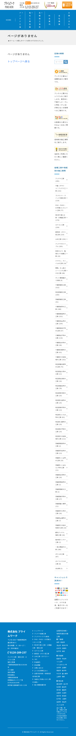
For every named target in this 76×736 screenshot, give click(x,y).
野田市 (62, 642)
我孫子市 (65, 645)
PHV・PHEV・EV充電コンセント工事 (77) (60, 207)
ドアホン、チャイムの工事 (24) (60, 262)
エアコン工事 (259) (59, 226)
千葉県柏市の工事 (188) (60, 307)
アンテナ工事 (20, 20)
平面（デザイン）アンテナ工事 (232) (60, 188)
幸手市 (59, 696)
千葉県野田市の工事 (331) (60, 315)
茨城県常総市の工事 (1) (60, 483)
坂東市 (59, 659)
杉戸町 (59, 699)
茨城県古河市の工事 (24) (60, 476)
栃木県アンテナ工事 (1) (60, 541)
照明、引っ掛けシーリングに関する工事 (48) (60, 270)
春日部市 (59, 684)
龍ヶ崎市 (65, 674)
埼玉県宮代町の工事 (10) (60, 394)
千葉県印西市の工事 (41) (60, 351)
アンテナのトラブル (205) (60, 245)
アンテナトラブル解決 (41, 636)
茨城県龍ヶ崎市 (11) (60, 505)
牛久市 (59, 674)
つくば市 (59, 662)
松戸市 (59, 651)
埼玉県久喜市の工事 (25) (60, 401)
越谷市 (64, 687)
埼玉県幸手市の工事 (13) (60, 408)
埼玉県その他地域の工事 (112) (60, 437)
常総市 (59, 670)
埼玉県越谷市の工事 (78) (60, 387)
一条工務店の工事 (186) (60, 548)
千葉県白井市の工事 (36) (60, 343)
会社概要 (59, 19)
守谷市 (64, 659)
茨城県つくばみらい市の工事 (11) (60, 467)
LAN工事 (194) (60, 239)
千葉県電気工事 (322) (60, 286)
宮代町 (59, 690)
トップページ (38, 631)
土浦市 (59, 676)
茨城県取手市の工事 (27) (60, 497)
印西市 (64, 648)
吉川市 (65, 684)
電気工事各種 (30, 20)
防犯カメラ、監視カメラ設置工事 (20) (60, 253)
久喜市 (64, 693)
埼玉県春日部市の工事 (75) (60, 365)
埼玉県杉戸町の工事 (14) (60, 430)
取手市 (64, 670)
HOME (8, 20)
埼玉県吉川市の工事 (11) (60, 372)
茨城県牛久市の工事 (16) (60, 512)
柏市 (58, 642)
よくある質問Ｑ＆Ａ (41, 671)
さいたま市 (60, 705)
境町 (63, 676)
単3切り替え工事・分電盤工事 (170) (60, 217)
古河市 (59, 667)
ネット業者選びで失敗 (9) (60, 279)
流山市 (59, 645)
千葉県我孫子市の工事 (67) (60, 329)
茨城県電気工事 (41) (60, 300)
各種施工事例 (40, 20)
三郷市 (64, 699)
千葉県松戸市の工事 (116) (60, 336)
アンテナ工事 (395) (59, 179)
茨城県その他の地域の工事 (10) (60, 526)
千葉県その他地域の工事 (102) (60, 358)
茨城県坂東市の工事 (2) (60, 444)
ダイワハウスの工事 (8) (60, 562)
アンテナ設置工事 (40, 634)
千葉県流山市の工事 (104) (60, 322)
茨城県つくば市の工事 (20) (60, 459)
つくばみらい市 (62, 665)
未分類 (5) (58, 568)
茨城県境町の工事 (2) (60, 490)
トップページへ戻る (19, 61)
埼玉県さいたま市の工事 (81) (60, 416)
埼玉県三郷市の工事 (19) (60, 423)
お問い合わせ (69, 20)
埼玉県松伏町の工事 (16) (60, 379)
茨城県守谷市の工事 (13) (60, 452)
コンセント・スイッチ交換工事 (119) (60, 198)
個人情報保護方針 (40, 685)
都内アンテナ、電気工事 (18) (60, 533)
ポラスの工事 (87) (59, 555)
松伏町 (59, 687)
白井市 (59, 648)
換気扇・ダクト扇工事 (41, 654)
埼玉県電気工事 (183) (60, 293)
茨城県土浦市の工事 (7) (60, 519)
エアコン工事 (38, 651)
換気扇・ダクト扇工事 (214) (60, 233)
